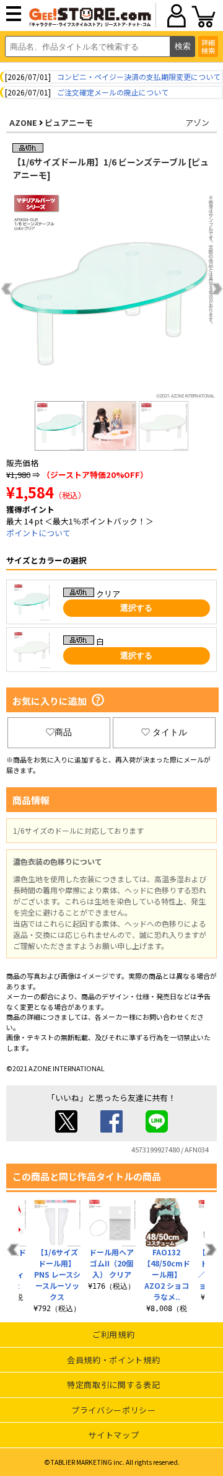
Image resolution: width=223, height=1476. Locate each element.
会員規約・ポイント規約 (113, 1360)
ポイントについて (38, 533)
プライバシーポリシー (113, 1410)
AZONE (23, 122)
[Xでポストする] (66, 1129)
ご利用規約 (113, 1334)
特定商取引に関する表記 (113, 1384)
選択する (136, 607)
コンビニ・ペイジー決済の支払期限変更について (139, 76)
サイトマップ (113, 1435)
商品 (63, 732)
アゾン (197, 122)
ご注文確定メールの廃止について (112, 92)
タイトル (169, 732)
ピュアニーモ (69, 122)
